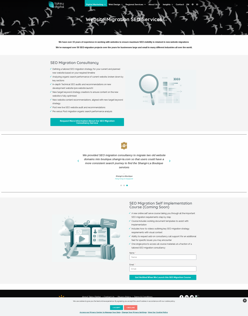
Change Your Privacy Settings (134, 312)
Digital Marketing (94, 4)
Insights (167, 4)
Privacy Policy (124, 297)
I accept (116, 308)
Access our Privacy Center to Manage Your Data (100, 312)
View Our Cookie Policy (158, 312)
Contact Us (109, 297)
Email (131, 265)
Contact (180, 4)
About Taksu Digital (91, 297)
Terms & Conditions (143, 297)
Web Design (114, 4)
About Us (153, 4)
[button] (78, 160)
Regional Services (134, 4)
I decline (131, 308)
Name (132, 253)
